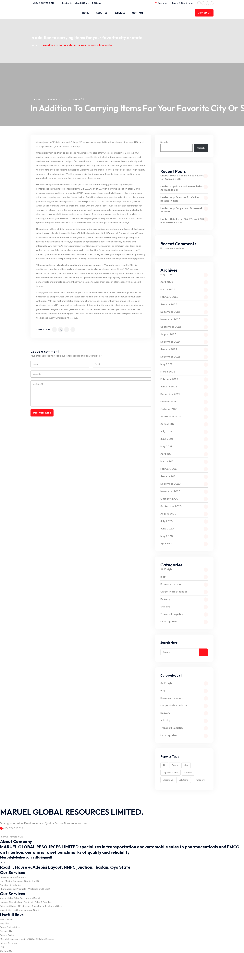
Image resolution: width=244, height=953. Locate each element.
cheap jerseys (72, 188)
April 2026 (166, 282)
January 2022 (168, 386)
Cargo (175, 765)
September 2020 (171, 506)
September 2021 (170, 416)
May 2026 (166, 274)
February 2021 (168, 469)
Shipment (168, 780)
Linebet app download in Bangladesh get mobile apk (182, 188)
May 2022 (166, 364)
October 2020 (169, 498)
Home (85, 12)
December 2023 (170, 356)
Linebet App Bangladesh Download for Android (183, 209)
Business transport (171, 584)
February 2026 (169, 297)
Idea (186, 765)
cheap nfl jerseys (91, 218)
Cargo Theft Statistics (173, 591)
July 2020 (166, 521)
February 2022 (169, 379)
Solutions (183, 780)
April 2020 (166, 543)
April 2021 (166, 454)
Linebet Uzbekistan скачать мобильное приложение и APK (183, 220)
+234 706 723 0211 (43, 3)
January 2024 (168, 349)
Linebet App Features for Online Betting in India (179, 199)
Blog (163, 576)
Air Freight (166, 569)
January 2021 (168, 476)
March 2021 (167, 461)
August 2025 (168, 334)
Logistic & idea (170, 772)
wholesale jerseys (92, 142)
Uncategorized (169, 621)
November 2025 (170, 319)
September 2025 (170, 326)
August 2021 (167, 424)
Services (162, 3)
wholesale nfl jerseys (122, 142)
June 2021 (166, 439)
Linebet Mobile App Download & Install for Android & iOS (183, 177)
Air (164, 765)
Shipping (165, 606)
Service (188, 772)
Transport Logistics (172, 614)
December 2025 (170, 312)
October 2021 (168, 409)
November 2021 (169, 401)
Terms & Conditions (182, 3)
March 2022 (167, 371)
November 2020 (170, 491)
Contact (137, 12)
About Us (101, 12)
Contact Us (204, 12)
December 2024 (170, 341)
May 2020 (166, 536)
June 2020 (167, 528)
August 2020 (168, 513)
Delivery (165, 599)
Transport (199, 780)
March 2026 (167, 289)
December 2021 (170, 394)
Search (164, 142)
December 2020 (170, 483)
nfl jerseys (61, 193)
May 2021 (166, 446)
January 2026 (168, 304)
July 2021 (166, 431)
